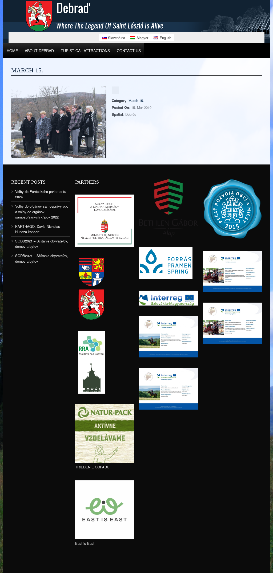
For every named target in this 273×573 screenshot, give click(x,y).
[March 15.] (58, 156)
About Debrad (39, 50)
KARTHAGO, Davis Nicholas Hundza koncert (37, 229)
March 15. (136, 100)
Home (12, 50)
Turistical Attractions (85, 50)
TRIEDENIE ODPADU (92, 466)
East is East (84, 543)
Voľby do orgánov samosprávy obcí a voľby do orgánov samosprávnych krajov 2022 (42, 211)
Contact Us (129, 50)
